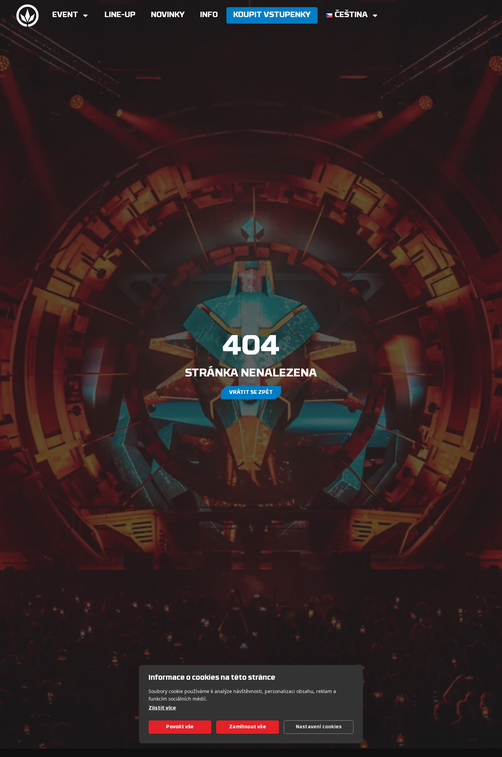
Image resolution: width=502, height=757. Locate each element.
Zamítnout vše (247, 727)
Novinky (168, 15)
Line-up (120, 15)
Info (209, 15)
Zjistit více (162, 708)
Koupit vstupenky (272, 15)
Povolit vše (180, 727)
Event (65, 15)
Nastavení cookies (318, 727)
